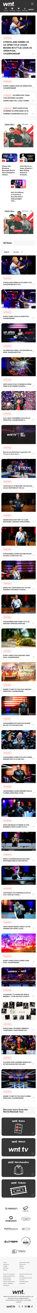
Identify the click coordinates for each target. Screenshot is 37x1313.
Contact (21, 1268)
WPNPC (21, 1266)
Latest (5, 1262)
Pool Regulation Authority (24, 1282)
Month (6, 252)
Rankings (5, 1268)
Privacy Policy (7, 1278)
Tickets (5, 1266)
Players (5, 1270)
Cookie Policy (7, 1280)
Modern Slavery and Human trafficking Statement (9, 1283)
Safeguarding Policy (9, 1276)
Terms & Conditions (9, 1274)
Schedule (6, 1264)
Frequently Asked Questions (24, 1263)
